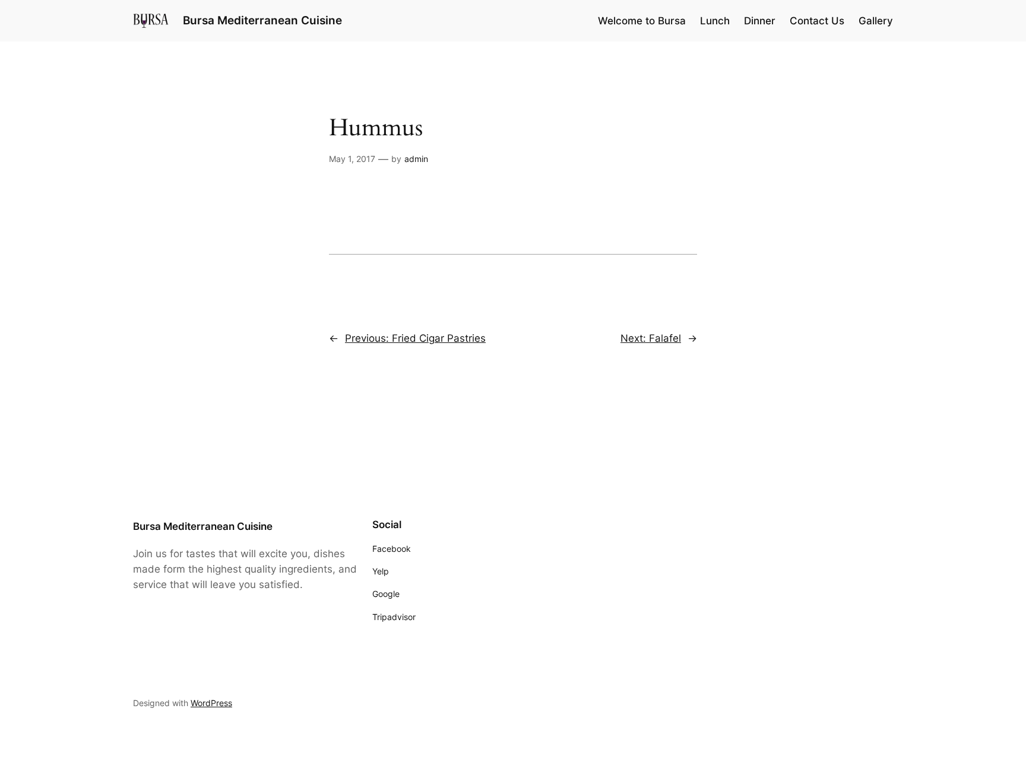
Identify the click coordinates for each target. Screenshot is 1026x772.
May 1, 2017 (352, 159)
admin (416, 159)
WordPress (211, 703)
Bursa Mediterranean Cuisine (262, 20)
